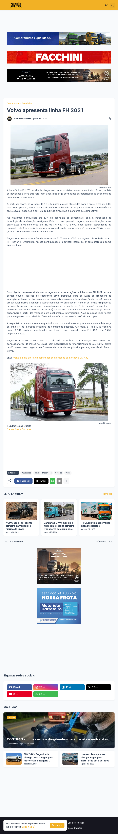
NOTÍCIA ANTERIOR (14, 541)
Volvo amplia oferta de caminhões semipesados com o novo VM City (50, 357)
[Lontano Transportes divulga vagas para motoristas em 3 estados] (70, 759)
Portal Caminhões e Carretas (68, 828)
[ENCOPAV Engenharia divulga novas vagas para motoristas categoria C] (14, 759)
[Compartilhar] (108, 118)
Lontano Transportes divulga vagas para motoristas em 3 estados (95, 757)
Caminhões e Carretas (19, 429)
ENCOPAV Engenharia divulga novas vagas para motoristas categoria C (38, 757)
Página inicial (13, 103)
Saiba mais (27, 827)
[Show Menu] (4, 5)
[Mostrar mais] (66, 481)
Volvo (67, 473)
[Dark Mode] (106, 5)
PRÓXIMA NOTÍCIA (104, 541)
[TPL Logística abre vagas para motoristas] (96, 511)
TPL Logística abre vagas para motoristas (95, 524)
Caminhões (27, 103)
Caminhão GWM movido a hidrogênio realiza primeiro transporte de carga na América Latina (59, 526)
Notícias (58, 473)
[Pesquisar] (112, 5)
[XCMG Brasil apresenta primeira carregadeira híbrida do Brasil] (21, 511)
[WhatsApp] (52, 481)
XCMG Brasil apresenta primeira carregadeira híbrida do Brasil (19, 525)
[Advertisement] (59, 21)
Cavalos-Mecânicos (43, 473)
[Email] (59, 481)
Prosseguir (57, 825)
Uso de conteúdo (76, 823)
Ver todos (107, 494)
